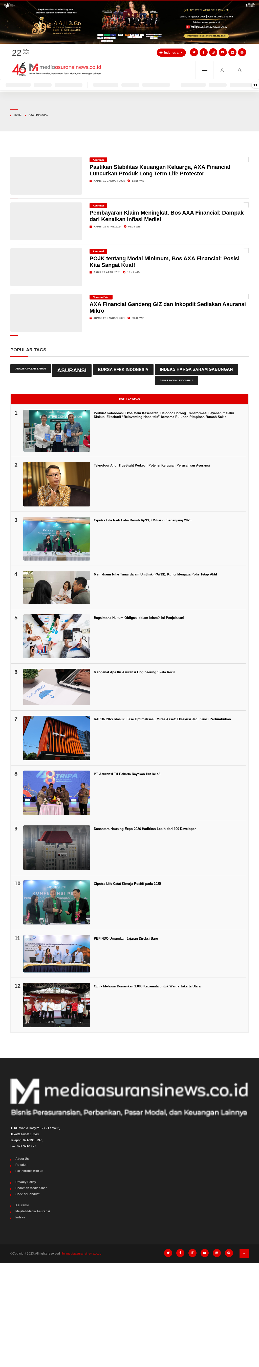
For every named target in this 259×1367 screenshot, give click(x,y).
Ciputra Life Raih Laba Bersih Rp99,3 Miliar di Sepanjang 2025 (142, 520)
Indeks (20, 1217)
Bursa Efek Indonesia (123, 369)
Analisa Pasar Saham (30, 368)
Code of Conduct (27, 1194)
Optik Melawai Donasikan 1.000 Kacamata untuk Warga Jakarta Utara (147, 986)
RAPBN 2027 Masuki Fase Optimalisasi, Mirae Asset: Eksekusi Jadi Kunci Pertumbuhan (162, 719)
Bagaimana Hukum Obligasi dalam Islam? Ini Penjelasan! (139, 618)
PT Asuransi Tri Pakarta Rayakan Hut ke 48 (127, 774)
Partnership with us (29, 1171)
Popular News (129, 399)
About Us (22, 1159)
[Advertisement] (129, 1304)
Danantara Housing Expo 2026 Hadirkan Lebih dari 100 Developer (145, 829)
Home (17, 114)
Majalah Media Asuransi (32, 1211)
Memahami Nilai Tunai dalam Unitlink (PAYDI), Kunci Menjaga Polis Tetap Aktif (155, 574)
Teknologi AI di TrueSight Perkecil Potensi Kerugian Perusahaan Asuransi (152, 465)
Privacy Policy (25, 1182)
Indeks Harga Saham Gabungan (196, 369)
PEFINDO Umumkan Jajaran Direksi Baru (126, 938)
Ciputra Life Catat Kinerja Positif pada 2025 (127, 884)
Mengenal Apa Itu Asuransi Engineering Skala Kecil (134, 672)
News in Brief (101, 297)
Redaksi (21, 1165)
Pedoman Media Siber (31, 1188)
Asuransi (98, 159)
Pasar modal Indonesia (176, 380)
